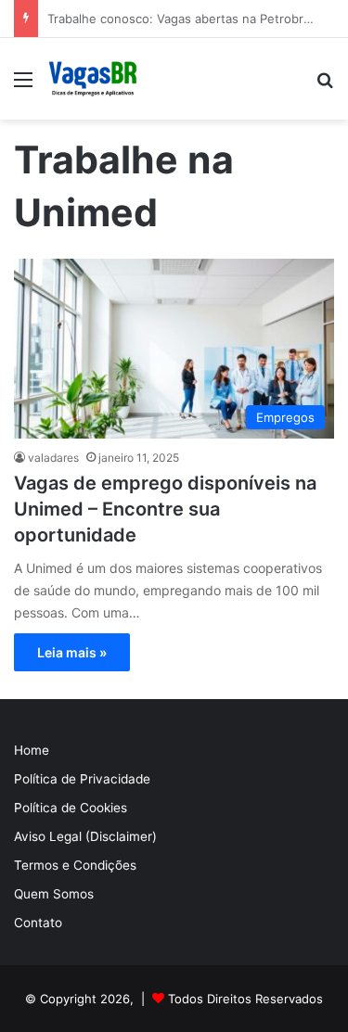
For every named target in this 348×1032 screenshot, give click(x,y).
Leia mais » (72, 652)
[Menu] (23, 86)
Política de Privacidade (82, 778)
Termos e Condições (75, 865)
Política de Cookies (70, 807)
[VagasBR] (92, 79)
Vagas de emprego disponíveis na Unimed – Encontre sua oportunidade (165, 509)
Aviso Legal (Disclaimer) (85, 836)
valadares (53, 458)
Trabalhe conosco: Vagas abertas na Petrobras (181, 18)
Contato (38, 922)
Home (31, 750)
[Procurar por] (325, 86)
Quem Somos (54, 893)
